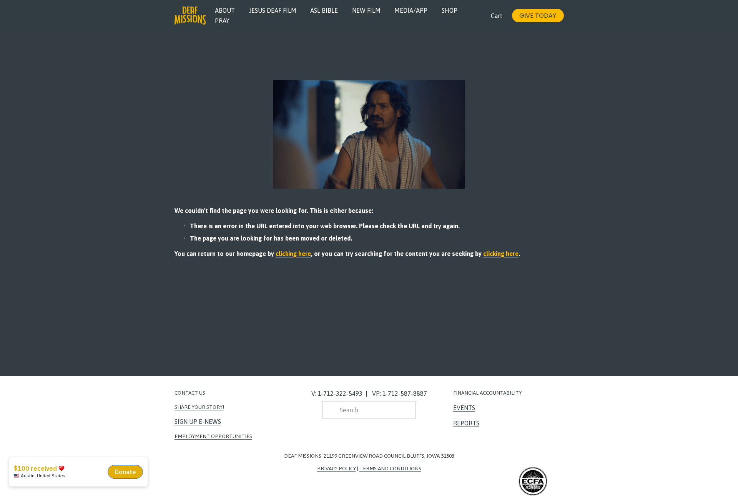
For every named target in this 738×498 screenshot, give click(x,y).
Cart (496, 15)
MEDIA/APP (410, 10)
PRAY (222, 20)
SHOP (449, 10)
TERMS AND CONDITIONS (390, 468)
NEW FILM (366, 10)
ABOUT (225, 10)
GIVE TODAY (537, 15)
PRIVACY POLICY (336, 468)
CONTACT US (190, 393)
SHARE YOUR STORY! (199, 407)
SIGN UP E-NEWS (198, 421)
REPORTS (466, 423)
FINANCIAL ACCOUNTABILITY (487, 393)
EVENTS (464, 407)
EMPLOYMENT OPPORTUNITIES (213, 436)
